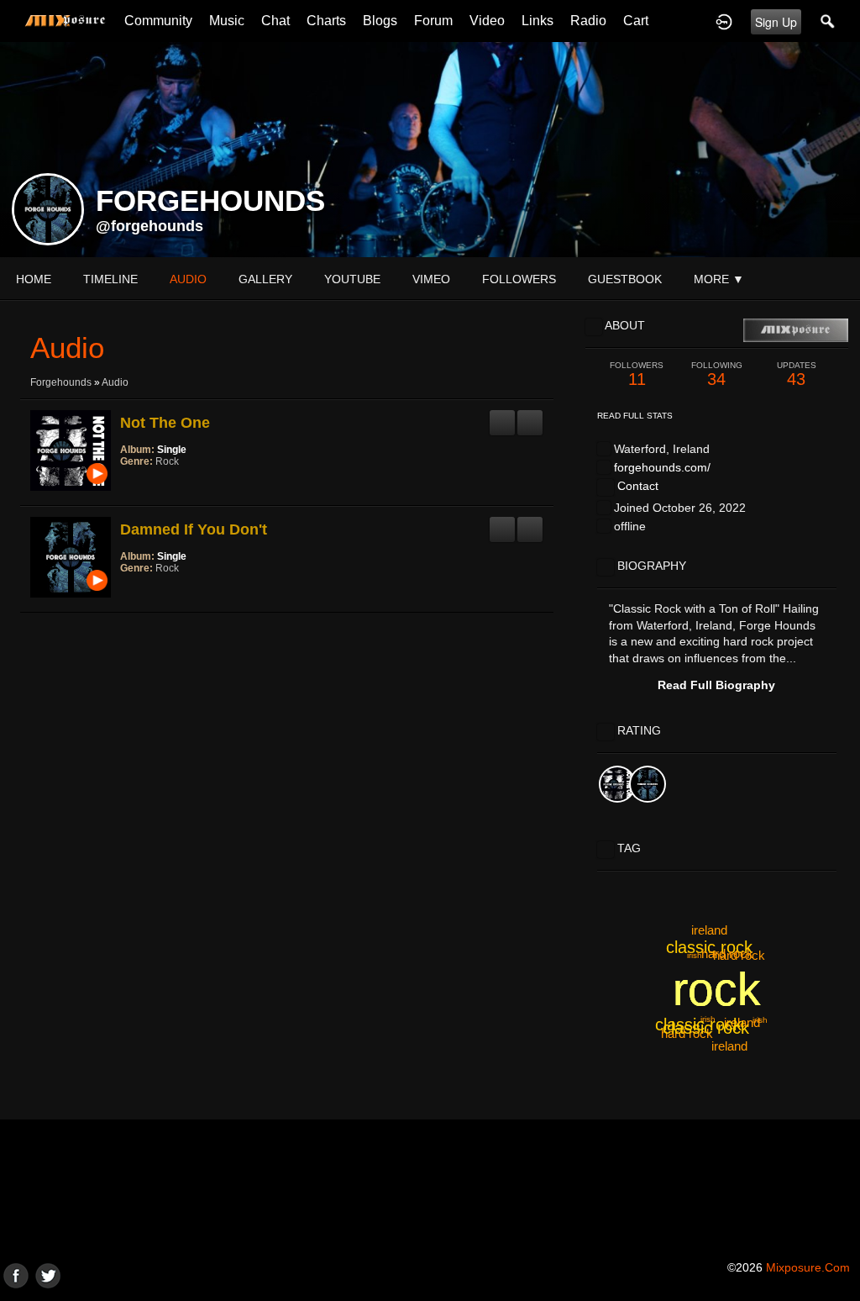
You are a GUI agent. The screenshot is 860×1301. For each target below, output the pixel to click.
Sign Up (776, 21)
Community (158, 20)
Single (171, 450)
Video (487, 20)
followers (519, 279)
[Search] (828, 21)
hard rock (727, 953)
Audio (115, 382)
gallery (265, 279)
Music (226, 20)
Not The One (165, 422)
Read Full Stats (635, 415)
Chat (275, 20)
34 (716, 374)
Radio (588, 20)
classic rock (698, 1024)
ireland (729, 1046)
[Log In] (724, 21)
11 (636, 374)
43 (796, 374)
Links (537, 20)
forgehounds (61, 382)
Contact (637, 485)
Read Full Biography (716, 685)
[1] (127, 484)
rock (717, 989)
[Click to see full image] (430, 148)
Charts (326, 20)
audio (188, 279)
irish (694, 955)
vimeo (431, 279)
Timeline (110, 279)
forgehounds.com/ (662, 467)
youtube (352, 279)
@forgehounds (149, 226)
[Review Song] (502, 416)
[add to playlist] (530, 416)
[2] (133, 484)
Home (33, 279)
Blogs (380, 20)
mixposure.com (808, 1267)
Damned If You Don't (193, 529)
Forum (433, 20)
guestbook (625, 279)
